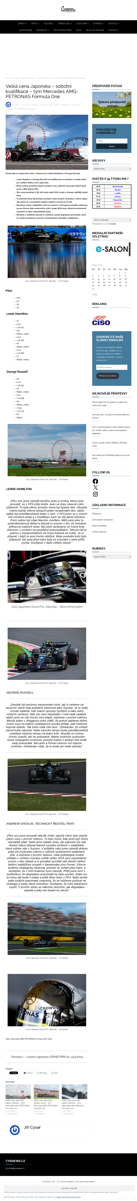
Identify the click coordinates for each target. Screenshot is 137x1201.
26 (104, 285)
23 (126, 282)
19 (104, 282)
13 (109, 279)
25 (99, 285)
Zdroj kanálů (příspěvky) (102, 520)
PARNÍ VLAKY (64, 23)
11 (98, 279)
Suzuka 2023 (66, 105)
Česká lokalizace (99, 532)
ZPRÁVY (21, 23)
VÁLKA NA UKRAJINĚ (95, 30)
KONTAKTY (113, 30)
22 (120, 282)
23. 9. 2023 (26, 105)
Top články (76, 105)
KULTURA (48, 23)
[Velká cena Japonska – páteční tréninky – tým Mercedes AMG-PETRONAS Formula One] (18, 1091)
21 (114, 282)
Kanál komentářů (99, 526)
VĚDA (78, 30)
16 (126, 279)
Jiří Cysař (15, 105)
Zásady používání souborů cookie (68, 1197)
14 (114, 279)
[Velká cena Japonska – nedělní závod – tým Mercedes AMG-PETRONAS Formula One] (46, 1091)
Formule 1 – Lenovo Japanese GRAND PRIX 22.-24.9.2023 (47, 1056)
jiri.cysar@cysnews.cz (15, 1168)
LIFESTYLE (113, 23)
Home (8, 78)
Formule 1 (15, 78)
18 (99, 282)
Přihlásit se (96, 514)
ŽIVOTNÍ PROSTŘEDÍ (63, 30)
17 (93, 282)
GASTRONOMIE (25, 30)
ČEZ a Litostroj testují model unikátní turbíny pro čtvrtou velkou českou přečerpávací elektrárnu (111, 430)
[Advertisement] (68, 55)
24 (93, 285)
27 (109, 285)
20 (109, 282)
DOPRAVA (97, 23)
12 (104, 279)
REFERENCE (42, 30)
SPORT (34, 23)
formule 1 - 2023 (47, 105)
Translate (112, 224)
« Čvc (94, 295)
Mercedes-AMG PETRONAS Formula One (20, 109)
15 (120, 279)
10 (93, 279)
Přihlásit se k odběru (107, 376)
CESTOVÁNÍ (81, 23)
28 (115, 285)
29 (120, 285)
